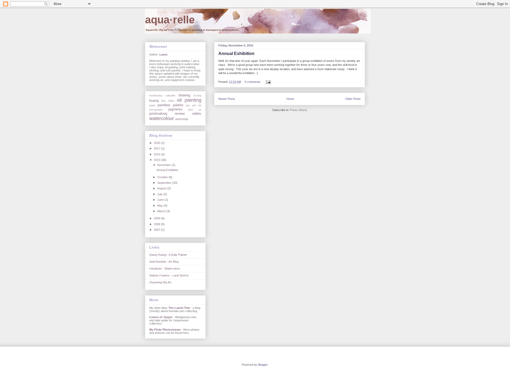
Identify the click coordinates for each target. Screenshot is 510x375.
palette (178, 105)
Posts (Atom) (298, 110)
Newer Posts (226, 98)
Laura (163, 54)
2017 (157, 148)
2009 (157, 218)
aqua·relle (170, 19)
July (160, 194)
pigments (175, 109)
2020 (157, 142)
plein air (194, 109)
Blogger (262, 364)
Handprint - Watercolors (164, 268)
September (164, 182)
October (163, 177)
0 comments (253, 81)
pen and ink (193, 105)
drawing (184, 95)
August (162, 188)
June (160, 199)
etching (197, 95)
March (161, 211)
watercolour (161, 118)
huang (154, 101)
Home (290, 98)
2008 (157, 224)
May (160, 205)
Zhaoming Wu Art (160, 282)
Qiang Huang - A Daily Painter (168, 254)
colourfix (170, 95)
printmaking (158, 114)
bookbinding (155, 95)
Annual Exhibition (236, 53)
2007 (157, 229)
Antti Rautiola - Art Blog (163, 261)
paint (152, 105)
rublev (196, 114)
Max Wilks (168, 101)
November (164, 165)
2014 (157, 154)
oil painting (189, 100)
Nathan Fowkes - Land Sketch (169, 275)
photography (156, 109)
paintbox (164, 105)
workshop (181, 119)
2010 (157, 159)
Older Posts (353, 98)
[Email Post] (267, 81)
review (180, 114)
